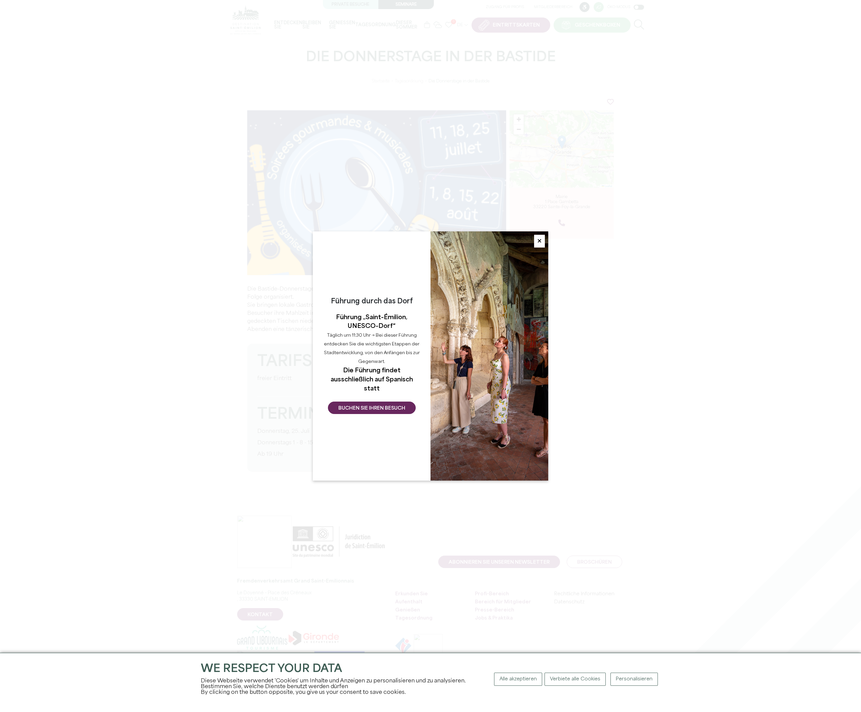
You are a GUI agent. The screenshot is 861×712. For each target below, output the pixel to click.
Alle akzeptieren (518, 679)
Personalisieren (634, 679)
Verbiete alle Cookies (575, 679)
